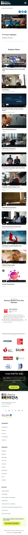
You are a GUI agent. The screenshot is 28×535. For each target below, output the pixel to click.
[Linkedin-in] (22, 410)
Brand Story (5, 90)
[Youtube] (18, 410)
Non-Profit (4, 460)
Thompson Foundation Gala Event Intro (13, 168)
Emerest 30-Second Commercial (11, 227)
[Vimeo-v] (15, 410)
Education (4, 454)
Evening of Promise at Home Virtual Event (12, 109)
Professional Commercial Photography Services (12, 507)
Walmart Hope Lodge (8, 265)
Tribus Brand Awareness (9, 129)
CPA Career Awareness (9, 149)
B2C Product (4, 470)
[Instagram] (12, 410)
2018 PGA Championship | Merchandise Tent (13, 69)
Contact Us (4, 440)
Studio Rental (4, 427)
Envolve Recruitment (8, 284)
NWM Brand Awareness (9, 207)
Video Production (5, 491)
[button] (25, 2)
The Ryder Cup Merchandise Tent (11, 246)
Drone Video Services (6, 513)
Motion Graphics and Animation (8, 497)
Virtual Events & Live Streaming (8, 504)
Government (4, 473)
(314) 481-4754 (5, 406)
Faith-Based (4, 457)
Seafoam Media (17, 532)
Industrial (4, 480)
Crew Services (5, 510)
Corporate (4, 464)
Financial (3, 467)
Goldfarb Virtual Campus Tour (11, 187)
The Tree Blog (4, 436)
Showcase (4, 430)
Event (3, 476)
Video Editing (4, 494)
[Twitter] (9, 410)
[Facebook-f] (5, 410)
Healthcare (4, 451)
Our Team (4, 433)
